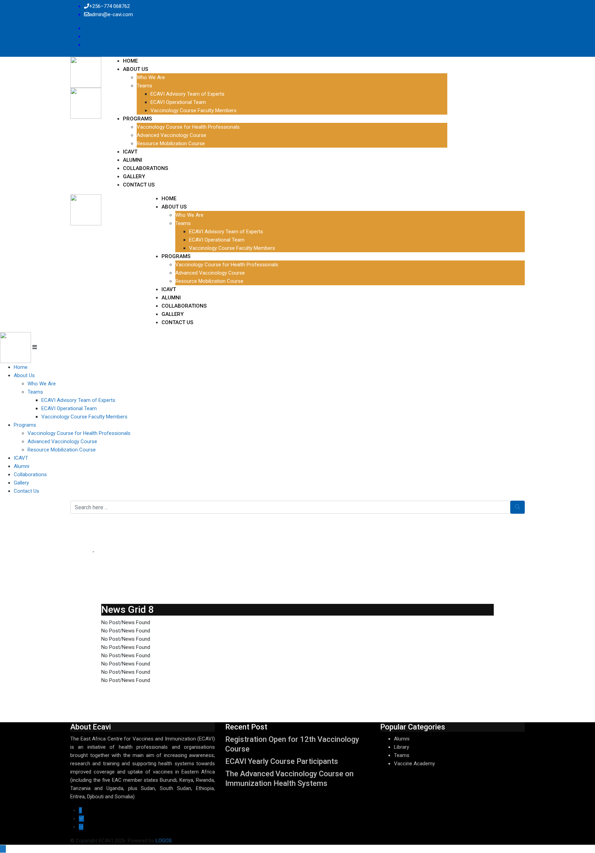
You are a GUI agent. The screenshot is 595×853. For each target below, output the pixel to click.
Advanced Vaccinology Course (171, 135)
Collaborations (145, 168)
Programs (137, 119)
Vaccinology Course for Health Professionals (188, 127)
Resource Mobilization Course (171, 143)
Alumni (132, 160)
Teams (144, 86)
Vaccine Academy (414, 763)
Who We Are (151, 77)
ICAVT (130, 152)
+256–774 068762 (109, 6)
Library (401, 747)
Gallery (134, 176)
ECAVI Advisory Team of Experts (187, 94)
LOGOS (164, 841)
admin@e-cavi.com (111, 14)
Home (130, 61)
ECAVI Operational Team (178, 102)
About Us (135, 69)
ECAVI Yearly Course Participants (281, 761)
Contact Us (139, 185)
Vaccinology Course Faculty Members (193, 110)
